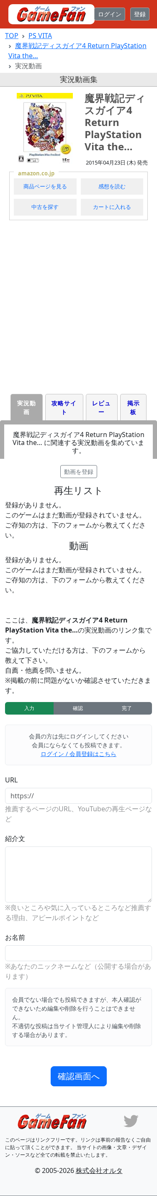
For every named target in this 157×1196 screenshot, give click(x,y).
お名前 (15, 937)
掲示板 (133, 407)
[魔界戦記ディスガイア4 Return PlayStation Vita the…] (44, 128)
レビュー (101, 407)
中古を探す (45, 207)
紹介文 (15, 838)
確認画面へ (79, 1076)
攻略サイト (64, 407)
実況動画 (26, 407)
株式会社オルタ (99, 1170)
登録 (140, 14)
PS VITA (40, 35)
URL (11, 779)
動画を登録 (78, 472)
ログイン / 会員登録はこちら (78, 754)
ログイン (109, 14)
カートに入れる (112, 207)
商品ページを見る (45, 186)
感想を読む (112, 186)
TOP (11, 35)
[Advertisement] (78, 307)
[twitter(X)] (131, 1120)
